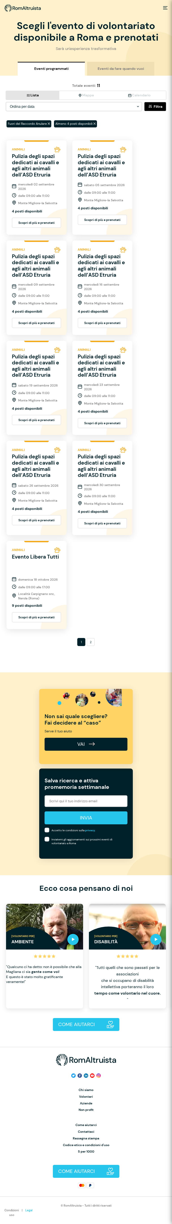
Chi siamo (86, 1090)
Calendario (141, 95)
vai (81, 744)
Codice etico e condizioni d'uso (86, 1145)
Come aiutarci (86, 1125)
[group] (44, 956)
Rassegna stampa (86, 1138)
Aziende (86, 1103)
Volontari (86, 1097)
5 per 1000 (86, 1151)
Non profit (86, 1110)
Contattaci (86, 1132)
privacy (90, 830)
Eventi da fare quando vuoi (121, 68)
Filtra (158, 106)
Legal (28, 1210)
